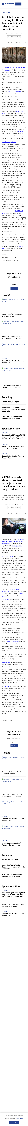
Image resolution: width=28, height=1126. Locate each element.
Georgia (6, 686)
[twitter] (14, 42)
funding (20, 131)
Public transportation (9, 142)
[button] (3, 4)
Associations (6, 12)
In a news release (7, 556)
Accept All (14, 1122)
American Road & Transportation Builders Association (13, 541)
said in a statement (12, 641)
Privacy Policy (19, 1118)
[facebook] (8, 42)
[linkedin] (11, 42)
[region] (14, 1119)
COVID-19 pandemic (14, 92)
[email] (19, 42)
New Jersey (6, 662)
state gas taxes (17, 546)
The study (5, 599)
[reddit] (17, 42)
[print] (25, 42)
